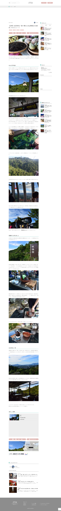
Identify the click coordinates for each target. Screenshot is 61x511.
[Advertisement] (30, 14)
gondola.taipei (22, 419)
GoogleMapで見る (22, 417)
